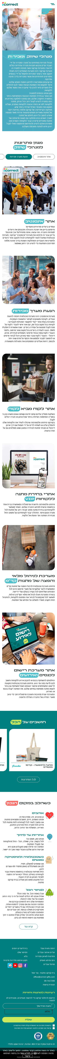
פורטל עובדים (49, 964)
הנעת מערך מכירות (19, 157)
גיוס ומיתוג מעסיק (47, 960)
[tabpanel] (28, 189)
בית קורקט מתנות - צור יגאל (43, 973)
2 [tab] (30, 211)
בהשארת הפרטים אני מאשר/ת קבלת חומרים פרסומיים (32, 1025)
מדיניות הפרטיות (20, 1028)
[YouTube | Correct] (15, 965)
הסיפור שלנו (22, 952)
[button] (53, 4)
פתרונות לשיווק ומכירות (45, 956)
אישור (27, 1056)
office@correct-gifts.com (44, 977)
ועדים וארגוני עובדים (46, 952)
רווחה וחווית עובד (47, 948)
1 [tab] (27, 211)
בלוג (25, 956)
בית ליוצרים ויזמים (19, 948)
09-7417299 (49, 981)
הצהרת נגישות (49, 985)
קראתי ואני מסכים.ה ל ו (32, 1028)
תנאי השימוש (31, 1028)
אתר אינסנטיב (43, 157)
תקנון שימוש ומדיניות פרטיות (15, 960)
